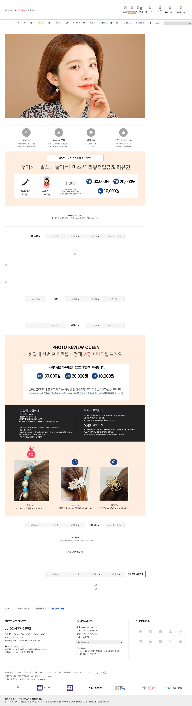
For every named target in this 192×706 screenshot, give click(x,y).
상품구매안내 (114, 299)
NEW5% (9, 10)
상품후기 (74, 236)
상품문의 (94, 236)
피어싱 (32, 23)
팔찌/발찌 (76, 23)
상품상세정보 (35, 236)
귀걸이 (18, 23)
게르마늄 (93, 23)
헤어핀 (50, 23)
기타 (150, 23)
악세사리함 (114, 23)
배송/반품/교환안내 (114, 236)
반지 (85, 23)
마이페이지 (149, 12)
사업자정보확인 (100, 673)
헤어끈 (58, 23)
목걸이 (66, 23)
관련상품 (55, 236)
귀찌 (25, 23)
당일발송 (31, 10)
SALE (157, 23)
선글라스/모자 (127, 23)
